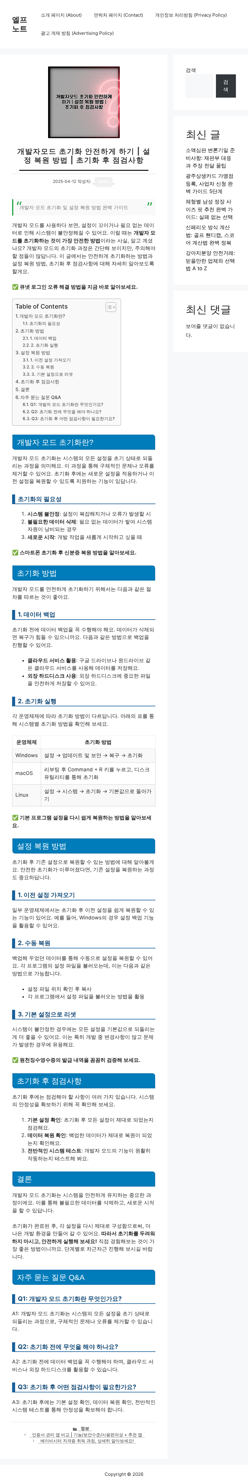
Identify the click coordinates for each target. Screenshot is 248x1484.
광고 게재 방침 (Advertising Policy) (77, 33)
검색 (191, 70)
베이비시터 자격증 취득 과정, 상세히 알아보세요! (87, 1440)
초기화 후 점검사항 (40, 381)
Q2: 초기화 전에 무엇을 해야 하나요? (66, 411)
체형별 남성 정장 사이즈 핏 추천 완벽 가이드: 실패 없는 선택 (209, 209)
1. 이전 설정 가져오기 (50, 360)
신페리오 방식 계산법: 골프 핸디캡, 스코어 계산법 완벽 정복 (210, 235)
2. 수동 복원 (42, 367)
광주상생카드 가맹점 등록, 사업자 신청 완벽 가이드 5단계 (209, 183)
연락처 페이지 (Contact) (118, 15)
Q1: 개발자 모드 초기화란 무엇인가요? (66, 404)
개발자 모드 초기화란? (42, 316)
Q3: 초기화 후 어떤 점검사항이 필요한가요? (73, 418)
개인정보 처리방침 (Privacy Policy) (191, 15)
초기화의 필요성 (44, 323)
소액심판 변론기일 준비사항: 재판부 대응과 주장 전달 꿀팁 (210, 158)
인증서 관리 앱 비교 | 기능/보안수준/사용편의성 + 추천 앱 (87, 1434)
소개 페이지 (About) (61, 15)
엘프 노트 (19, 24)
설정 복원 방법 (35, 352)
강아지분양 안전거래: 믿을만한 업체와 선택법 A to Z (210, 260)
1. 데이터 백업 (43, 338)
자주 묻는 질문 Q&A (40, 397)
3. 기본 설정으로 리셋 (52, 374)
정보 (85, 1428)
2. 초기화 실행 (44, 345)
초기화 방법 (32, 331)
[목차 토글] (108, 307)
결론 (25, 389)
